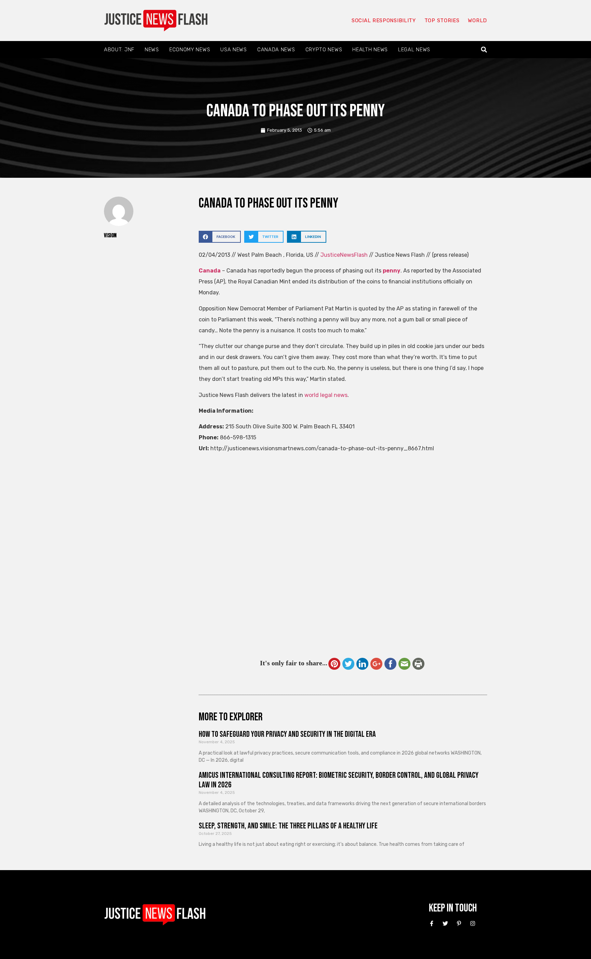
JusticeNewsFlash (344, 255)
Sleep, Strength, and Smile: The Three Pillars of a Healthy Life (288, 826)
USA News (233, 49)
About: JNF (119, 49)
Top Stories (442, 20)
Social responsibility (384, 20)
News (152, 49)
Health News (370, 49)
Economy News (189, 49)
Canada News (276, 49)
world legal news (325, 395)
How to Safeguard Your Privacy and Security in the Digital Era (287, 734)
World (477, 20)
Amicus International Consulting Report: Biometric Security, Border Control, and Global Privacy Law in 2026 (338, 780)
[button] (484, 50)
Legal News (414, 49)
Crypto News (323, 49)
